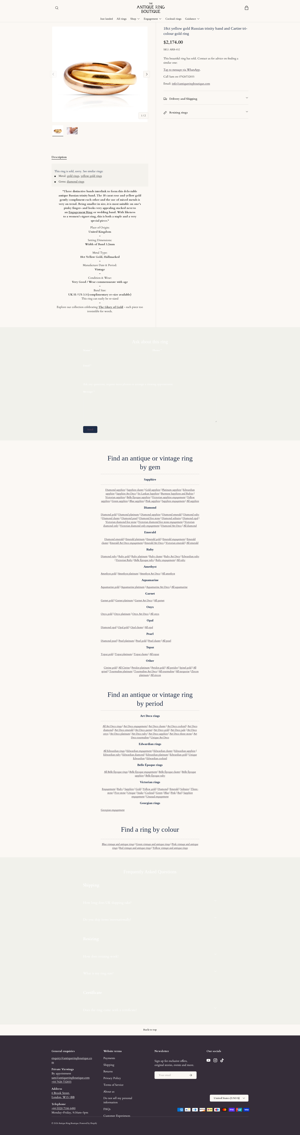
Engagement (151, 18)
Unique (131, 793)
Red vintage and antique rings (135, 848)
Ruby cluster (155, 556)
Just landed (106, 18)
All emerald (192, 543)
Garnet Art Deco (143, 600)
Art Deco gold (161, 730)
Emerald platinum (135, 539)
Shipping (108, 1065)
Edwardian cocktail (156, 758)
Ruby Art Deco (172, 556)
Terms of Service (113, 1085)
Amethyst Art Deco (150, 573)
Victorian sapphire (115, 497)
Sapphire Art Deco (126, 493)
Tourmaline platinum (120, 671)
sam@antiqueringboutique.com (71, 1078)
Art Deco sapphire (158, 733)
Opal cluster (136, 627)
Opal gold (123, 627)
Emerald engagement (173, 539)
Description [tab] (59, 157)
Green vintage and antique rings (153, 844)
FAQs (106, 1109)
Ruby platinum (139, 556)
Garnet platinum (124, 600)
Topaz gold (107, 654)
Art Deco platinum (120, 733)
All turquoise (183, 671)
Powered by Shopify (88, 1123)
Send (90, 429)
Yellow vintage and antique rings (170, 848)
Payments (109, 1058)
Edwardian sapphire (184, 751)
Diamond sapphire (115, 490)
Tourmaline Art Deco (145, 671)
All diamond (190, 526)
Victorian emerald (175, 543)
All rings (122, 18)
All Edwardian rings (114, 751)
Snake (140, 793)
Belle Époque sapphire (138, 497)
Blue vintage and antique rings (118, 844)
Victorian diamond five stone (120, 522)
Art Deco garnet (143, 730)
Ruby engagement (165, 560)
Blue (166, 793)
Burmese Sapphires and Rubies (177, 493)
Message (88, 391)
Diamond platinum (128, 514)
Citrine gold (110, 667)
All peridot (172, 667)
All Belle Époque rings (116, 772)
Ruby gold (124, 556)
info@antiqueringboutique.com (191, 83)
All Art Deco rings (112, 726)
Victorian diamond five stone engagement (160, 522)
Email (86, 365)
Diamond (163, 789)
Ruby (120, 789)
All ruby (181, 560)
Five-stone (120, 793)
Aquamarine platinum (133, 587)
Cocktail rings (173, 18)
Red (180, 793)
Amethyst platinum (128, 573)
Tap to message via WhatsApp (181, 70)
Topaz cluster (141, 654)
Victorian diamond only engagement (139, 526)
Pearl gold (141, 640)
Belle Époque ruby (144, 560)
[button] (246, 7)
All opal (149, 627)
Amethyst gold (108, 573)
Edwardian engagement (139, 751)
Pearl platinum (126, 640)
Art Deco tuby (139, 733)
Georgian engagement (113, 810)
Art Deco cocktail (176, 726)
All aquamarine (179, 587)
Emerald (174, 789)
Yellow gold (149, 789)
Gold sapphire (152, 490)
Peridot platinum (141, 667)
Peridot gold (158, 667)
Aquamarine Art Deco (158, 587)
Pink (173, 793)
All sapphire (193, 501)
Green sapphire (120, 501)
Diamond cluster (111, 518)
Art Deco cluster (157, 726)
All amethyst (168, 573)
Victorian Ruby (124, 560)
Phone (156, 350)
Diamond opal (190, 518)
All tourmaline (166, 671)
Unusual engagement (157, 796)
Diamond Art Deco (171, 526)
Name (86, 350)
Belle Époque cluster (169, 772)
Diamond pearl (129, 518)
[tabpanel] (100, 238)
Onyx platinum (122, 614)
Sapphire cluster (135, 490)
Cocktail (149, 793)
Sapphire (129, 789)
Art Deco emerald (124, 730)
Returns (108, 1071)
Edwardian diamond (133, 754)
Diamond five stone (149, 518)
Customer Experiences (116, 1116)
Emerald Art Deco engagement (126, 543)
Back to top (150, 1029)
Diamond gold (109, 514)
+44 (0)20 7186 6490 (63, 1108)
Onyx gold (106, 614)
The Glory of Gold (110, 307)
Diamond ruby (191, 514)
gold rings (73, 176)
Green (159, 793)
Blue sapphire (137, 501)
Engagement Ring (80, 212)
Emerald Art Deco (154, 543)
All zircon (156, 675)
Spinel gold (186, 667)
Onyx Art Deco (140, 614)
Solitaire (184, 789)
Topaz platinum (123, 654)
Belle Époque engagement (143, 772)
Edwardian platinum (157, 754)
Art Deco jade (178, 730)
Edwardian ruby (190, 556)
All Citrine (124, 667)
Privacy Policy (112, 1078)
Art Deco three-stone (181, 733)
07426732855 (186, 76)
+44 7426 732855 (61, 1082)
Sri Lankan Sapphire (148, 493)
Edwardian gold (178, 754)
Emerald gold (153, 539)
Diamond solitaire (171, 518)
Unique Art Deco (160, 737)
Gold (138, 789)
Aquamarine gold (110, 587)
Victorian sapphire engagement (168, 497)
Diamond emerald (172, 514)
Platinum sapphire (171, 490)
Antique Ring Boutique (69, 1123)
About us (108, 1091)
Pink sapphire (153, 501)
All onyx (154, 614)
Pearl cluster (154, 640)
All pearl (166, 640)
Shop (133, 18)
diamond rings (75, 181)
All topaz (154, 654)
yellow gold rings (91, 176)
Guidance (190, 18)
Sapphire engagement (173, 501)
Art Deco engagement (136, 726)
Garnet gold (107, 600)
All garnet (159, 600)
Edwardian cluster (162, 751)
